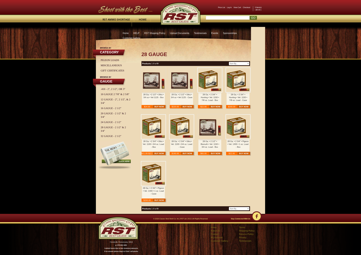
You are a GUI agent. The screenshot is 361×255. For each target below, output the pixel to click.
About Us (215, 231)
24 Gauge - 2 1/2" (111, 122)
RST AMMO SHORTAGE (116, 19)
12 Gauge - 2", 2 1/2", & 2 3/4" (115, 101)
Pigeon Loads (110, 60)
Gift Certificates (112, 70)
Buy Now (159, 107)
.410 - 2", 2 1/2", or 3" (113, 89)
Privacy (242, 237)
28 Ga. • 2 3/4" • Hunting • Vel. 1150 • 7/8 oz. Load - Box (210, 97)
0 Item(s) (258, 7)
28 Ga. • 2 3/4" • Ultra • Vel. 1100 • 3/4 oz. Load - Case (181, 144)
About (107, 24)
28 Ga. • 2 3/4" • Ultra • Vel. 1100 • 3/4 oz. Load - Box (153, 144)
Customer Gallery (131, 38)
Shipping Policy (247, 231)
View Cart (237, 7)
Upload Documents (179, 33)
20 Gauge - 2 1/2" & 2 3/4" (113, 115)
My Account (217, 237)
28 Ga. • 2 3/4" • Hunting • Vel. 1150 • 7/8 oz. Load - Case (238, 97)
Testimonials (200, 33)
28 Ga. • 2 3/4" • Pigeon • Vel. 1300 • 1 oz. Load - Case (153, 191)
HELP (136, 33)
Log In (229, 7)
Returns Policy (246, 234)
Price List (221, 7)
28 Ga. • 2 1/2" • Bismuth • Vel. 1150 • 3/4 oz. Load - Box (210, 144)
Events (214, 33)
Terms (242, 227)
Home (143, 19)
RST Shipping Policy (154, 33)
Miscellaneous (111, 65)
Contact (122, 24)
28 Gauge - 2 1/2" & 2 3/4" (113, 129)
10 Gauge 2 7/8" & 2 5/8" (115, 94)
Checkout (246, 7)
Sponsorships (230, 33)
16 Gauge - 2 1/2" (111, 108)
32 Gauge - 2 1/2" (111, 136)
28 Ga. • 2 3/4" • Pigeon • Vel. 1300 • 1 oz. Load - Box (238, 144)
